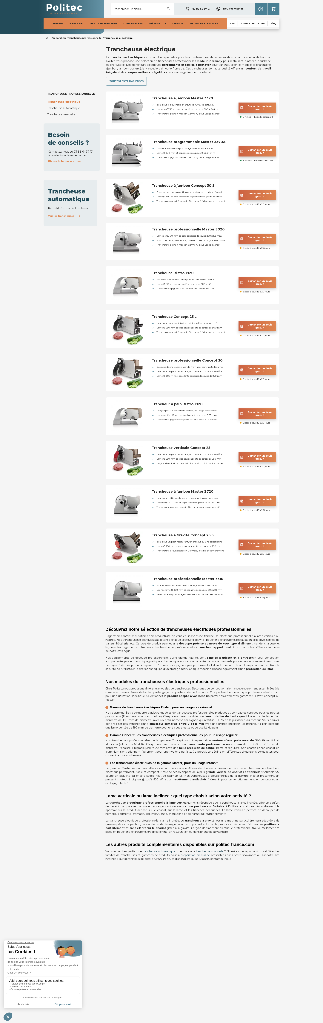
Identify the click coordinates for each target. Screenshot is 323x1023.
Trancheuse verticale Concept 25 (181, 448)
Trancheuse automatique (63, 108)
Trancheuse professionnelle (71, 93)
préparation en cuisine (195, 855)
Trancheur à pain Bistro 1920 (177, 404)
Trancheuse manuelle (61, 114)
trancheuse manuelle (209, 851)
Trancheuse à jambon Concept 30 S (183, 186)
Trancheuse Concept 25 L (174, 317)
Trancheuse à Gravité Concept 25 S (183, 535)
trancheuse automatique (159, 851)
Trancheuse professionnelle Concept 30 (187, 360)
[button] (197, 9)
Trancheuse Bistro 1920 (173, 273)
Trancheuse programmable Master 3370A (189, 142)
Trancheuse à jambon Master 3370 (182, 98)
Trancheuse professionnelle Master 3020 (188, 229)
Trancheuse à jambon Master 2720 (182, 491)
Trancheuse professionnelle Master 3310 (187, 579)
